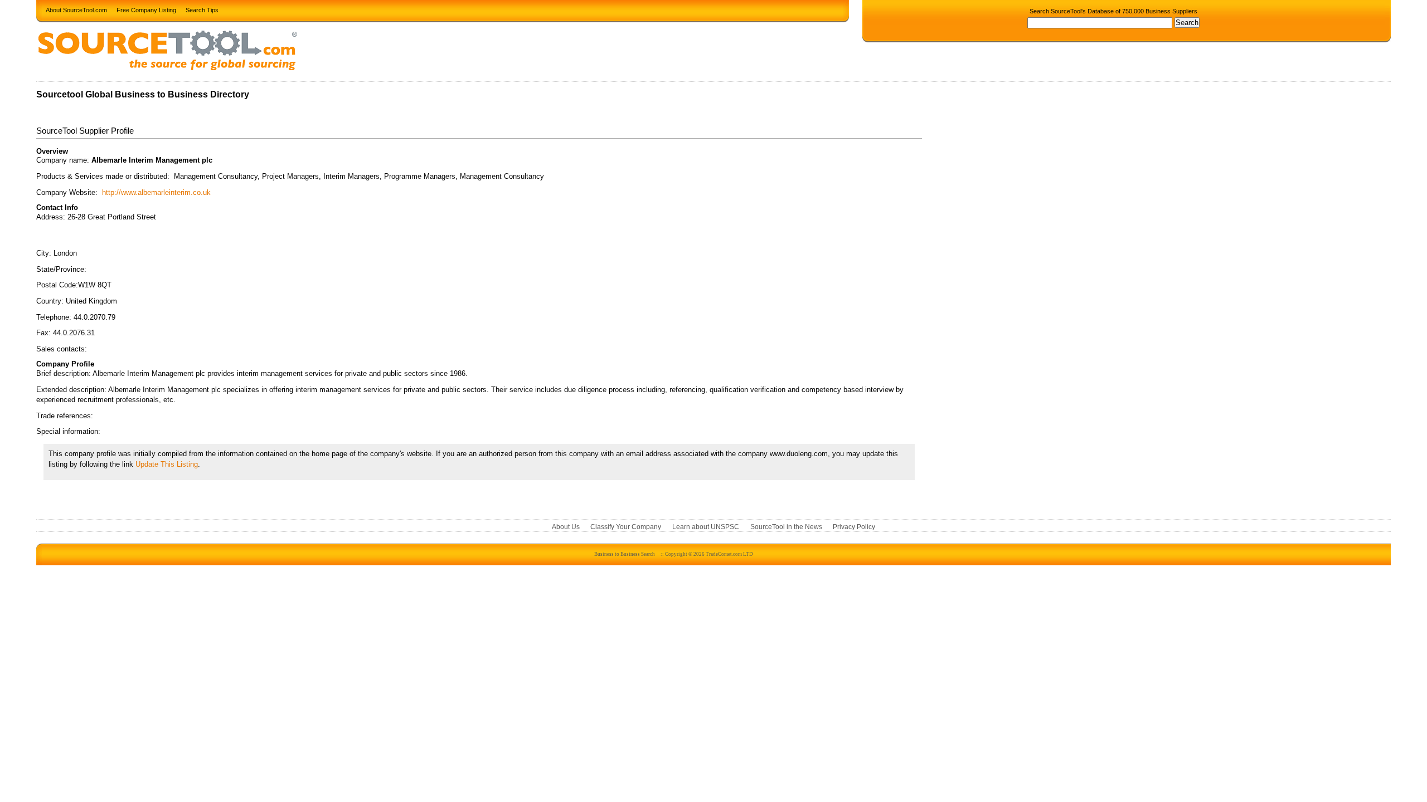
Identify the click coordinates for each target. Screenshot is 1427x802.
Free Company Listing (146, 9)
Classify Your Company (625, 527)
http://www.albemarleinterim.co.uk (156, 192)
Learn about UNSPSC (705, 527)
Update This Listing (166, 464)
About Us (566, 527)
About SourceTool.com (76, 9)
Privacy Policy (854, 527)
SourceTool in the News (786, 527)
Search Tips (202, 9)
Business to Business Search (624, 554)
